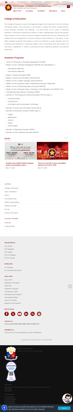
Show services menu (70, 286)
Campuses (7, 286)
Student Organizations (11, 202)
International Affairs (11, 297)
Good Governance (22, 1)
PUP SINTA (8, 246)
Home (12, 1)
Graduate (7, 223)
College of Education (11, 188)
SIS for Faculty (9, 258)
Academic (29, 11)
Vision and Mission (10, 192)
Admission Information (12, 283)
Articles (7, 138)
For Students (8, 267)
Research (53, 11)
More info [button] (42, 409)
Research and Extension (12, 303)
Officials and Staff (10, 206)
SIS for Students (10, 255)
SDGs (63, 11)
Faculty (6, 209)
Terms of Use (8, 332)
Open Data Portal (8, 390)
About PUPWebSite (34, 332)
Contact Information (11, 213)
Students (41, 11)
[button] (4, 407)
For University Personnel (12, 270)
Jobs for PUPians (10, 300)
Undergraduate (9, 226)
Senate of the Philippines (9, 401)
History (6, 195)
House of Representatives (9, 403)
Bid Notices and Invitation (52, 1)
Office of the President (9, 397)
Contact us (65, 1)
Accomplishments (10, 199)
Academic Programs (11, 289)
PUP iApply (8, 252)
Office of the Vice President (10, 399)
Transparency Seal (36, 1)
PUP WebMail (9, 249)
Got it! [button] (64, 408)
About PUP (17, 11)
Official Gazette (7, 388)
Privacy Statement (21, 332)
